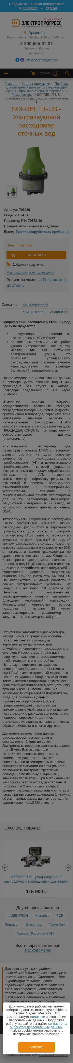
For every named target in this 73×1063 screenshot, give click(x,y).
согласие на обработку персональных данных (38, 1025)
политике (37, 1017)
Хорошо (36, 1047)
